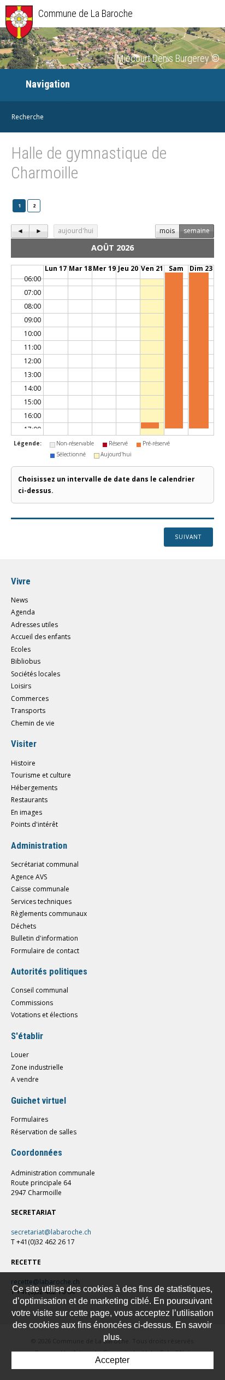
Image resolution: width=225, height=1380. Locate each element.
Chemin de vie (33, 723)
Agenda (23, 612)
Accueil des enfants (40, 636)
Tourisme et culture (41, 775)
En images (26, 812)
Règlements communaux (49, 913)
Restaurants (29, 799)
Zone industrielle (37, 1067)
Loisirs (21, 686)
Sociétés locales (35, 674)
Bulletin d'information (44, 938)
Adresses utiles (34, 624)
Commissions (32, 1002)
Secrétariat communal (45, 864)
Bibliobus (25, 661)
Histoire (23, 763)
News (19, 600)
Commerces (30, 698)
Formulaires (29, 1119)
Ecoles (21, 649)
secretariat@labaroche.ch (51, 1232)
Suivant (188, 537)
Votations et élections (44, 1014)
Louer (20, 1054)
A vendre (25, 1079)
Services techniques (41, 901)
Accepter (112, 1360)
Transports (28, 710)
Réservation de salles (43, 1132)
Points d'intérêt (34, 824)
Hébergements (34, 787)
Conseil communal (39, 990)
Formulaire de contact (45, 950)
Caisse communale (40, 889)
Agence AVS (29, 877)
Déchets (23, 926)
